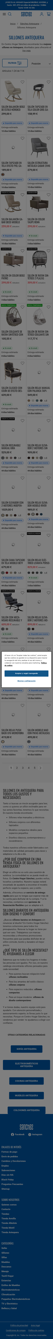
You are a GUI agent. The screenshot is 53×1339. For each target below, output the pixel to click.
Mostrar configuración (27, 681)
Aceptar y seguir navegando (26, 673)
